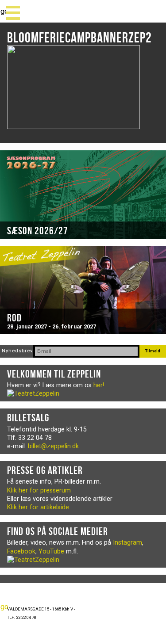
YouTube (51, 551)
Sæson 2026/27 (37, 231)
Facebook (21, 551)
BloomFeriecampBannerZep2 (79, 37)
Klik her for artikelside (38, 507)
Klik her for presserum (39, 490)
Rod (14, 318)
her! (98, 385)
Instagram (127, 542)
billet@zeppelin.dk (53, 446)
